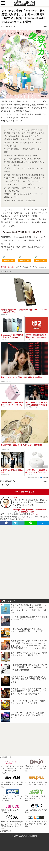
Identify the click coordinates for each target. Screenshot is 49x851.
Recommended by (34, 477)
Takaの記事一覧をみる (24, 492)
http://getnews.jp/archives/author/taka (29, 510)
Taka (45, 27)
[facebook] (6, 523)
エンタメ (5, 485)
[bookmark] (43, 523)
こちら (35, 514)
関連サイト (7, 757)
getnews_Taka (27, 512)
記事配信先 (7, 831)
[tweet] (15, 523)
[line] (30, 523)
